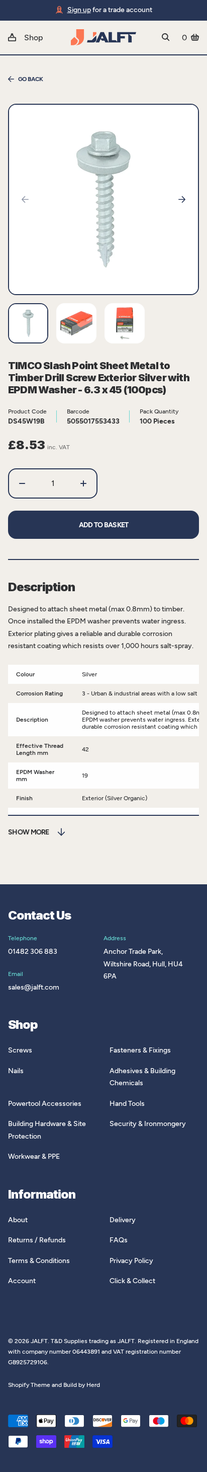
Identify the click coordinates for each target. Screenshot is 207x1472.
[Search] (166, 37)
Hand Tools (127, 1103)
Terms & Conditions (39, 1260)
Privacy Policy (131, 1260)
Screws (20, 1050)
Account (22, 1281)
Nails (16, 1071)
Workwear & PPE (34, 1156)
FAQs (119, 1240)
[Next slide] (182, 199)
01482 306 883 (32, 951)
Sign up (79, 10)
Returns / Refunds (37, 1240)
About (18, 1220)
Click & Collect (132, 1281)
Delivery (123, 1220)
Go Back (30, 79)
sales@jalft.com (33, 987)
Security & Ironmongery (148, 1123)
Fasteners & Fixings (140, 1050)
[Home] (103, 37)
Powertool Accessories (44, 1103)
